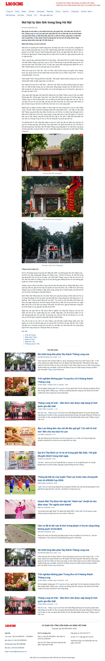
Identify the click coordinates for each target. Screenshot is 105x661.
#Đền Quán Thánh (31, 337)
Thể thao (31, 11)
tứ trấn (36, 33)
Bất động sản (10, 15)
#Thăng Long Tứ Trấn (32, 344)
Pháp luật (50, 11)
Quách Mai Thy (80, 511)
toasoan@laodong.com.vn (18, 651)
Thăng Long (52, 370)
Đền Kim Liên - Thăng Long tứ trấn (49, 413)
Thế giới (29, 15)
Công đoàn (75, 11)
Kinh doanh (40, 11)
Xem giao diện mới (46, 15)
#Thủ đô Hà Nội (30, 335)
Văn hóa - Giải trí (86, 11)
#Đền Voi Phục (30, 339)
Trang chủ (9, 11)
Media (24, 11)
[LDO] (20, 362)
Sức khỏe (21, 15)
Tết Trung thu (60, 388)
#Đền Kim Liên (30, 342)
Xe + (35, 15)
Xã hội (17, 11)
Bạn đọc (66, 11)
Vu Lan (75, 438)
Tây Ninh (41, 462)
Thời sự (58, 11)
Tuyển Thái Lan (43, 487)
